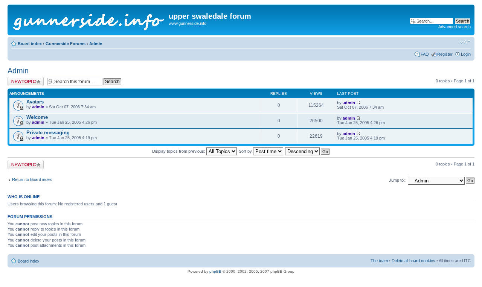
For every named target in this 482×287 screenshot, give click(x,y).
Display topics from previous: (179, 151)
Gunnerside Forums (65, 43)
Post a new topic (23, 79)
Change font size (465, 42)
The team (379, 260)
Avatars (35, 102)
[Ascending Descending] (307, 151)
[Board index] (89, 19)
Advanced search (454, 26)
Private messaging (48, 132)
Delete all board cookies (413, 260)
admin (38, 107)
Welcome (37, 117)
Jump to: (397, 180)
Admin (95, 43)
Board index (30, 43)
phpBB (215, 271)
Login (466, 54)
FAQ (425, 54)
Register (445, 54)
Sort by (246, 151)
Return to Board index (32, 179)
